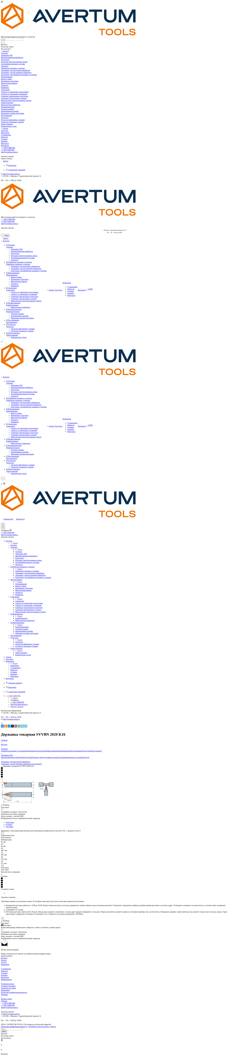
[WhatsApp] (19, 726)
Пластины (27, 757)
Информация (6, 980)
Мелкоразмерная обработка (12, 757)
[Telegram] (25, 726)
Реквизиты (5, 990)
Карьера (4, 975)
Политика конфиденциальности (14, 992)
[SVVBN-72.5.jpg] (28, 803)
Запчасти (85, 757)
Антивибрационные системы (70, 757)
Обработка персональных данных (42, 1027)
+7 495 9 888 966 (8, 148)
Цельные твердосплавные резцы (44, 757)
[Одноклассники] (5, 726)
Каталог (13, 545)
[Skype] (22, 726)
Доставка (9, 827)
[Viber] (15, 726)
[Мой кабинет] (2, 481)
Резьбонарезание (22, 627)
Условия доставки (8, 986)
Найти (4, 1031)
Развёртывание (21, 618)
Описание (10, 822)
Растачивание (76, 751)
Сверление (19, 601)
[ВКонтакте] (2, 726)
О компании (6, 969)
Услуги (4, 962)
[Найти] (3, 42)
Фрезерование (21, 584)
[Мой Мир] (9, 726)
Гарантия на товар (8, 988)
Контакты (5, 977)
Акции (4, 960)
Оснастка (19, 642)
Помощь (4, 995)
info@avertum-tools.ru (9, 152)
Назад (15, 543)
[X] (12, 726)
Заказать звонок (16, 707)
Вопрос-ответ (6, 999)
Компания (14, 666)
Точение (18, 552)
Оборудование (21, 653)
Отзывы (9, 825)
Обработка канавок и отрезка (27, 571)
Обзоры (4, 1001)
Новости (4, 971)
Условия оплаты (7, 984)
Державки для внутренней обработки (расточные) (21, 764)
